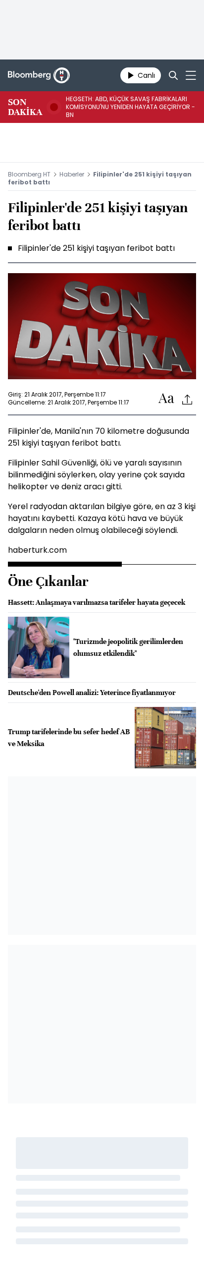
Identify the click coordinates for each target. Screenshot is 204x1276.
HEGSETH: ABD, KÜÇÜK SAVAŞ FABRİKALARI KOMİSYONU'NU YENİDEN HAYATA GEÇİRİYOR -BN (130, 107)
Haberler (71, 174)
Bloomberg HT (29, 174)
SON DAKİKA (25, 107)
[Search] (173, 75)
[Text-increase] (166, 398)
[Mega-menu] (191, 75)
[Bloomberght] (39, 75)
